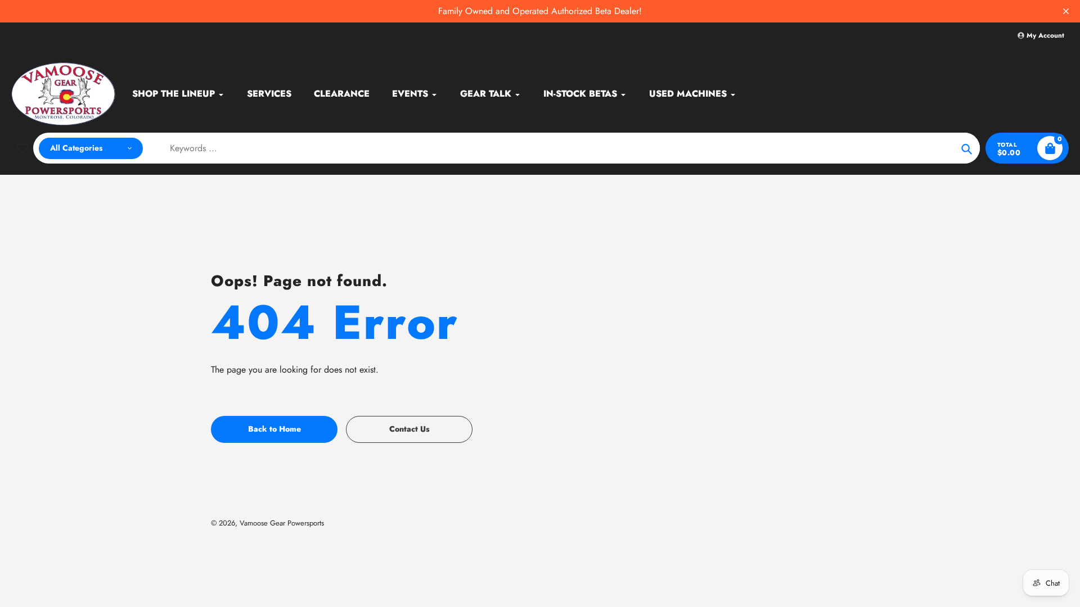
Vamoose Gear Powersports (282, 523)
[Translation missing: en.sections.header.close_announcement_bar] (1066, 11)
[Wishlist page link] (22, 148)
